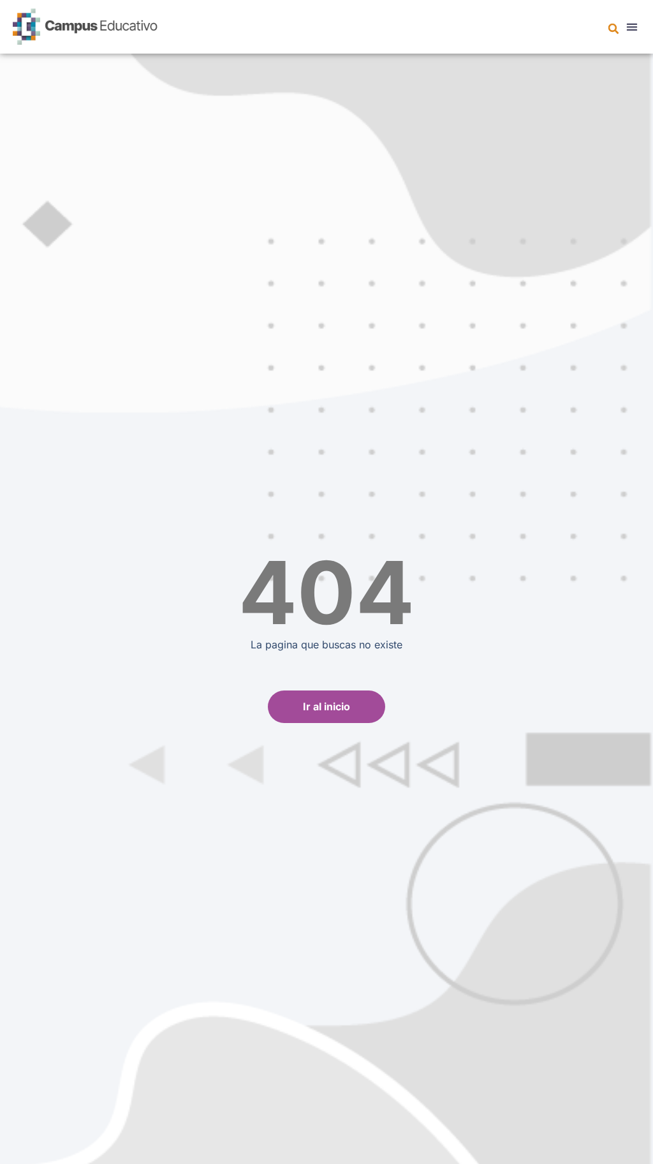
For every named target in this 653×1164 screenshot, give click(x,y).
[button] (613, 28)
